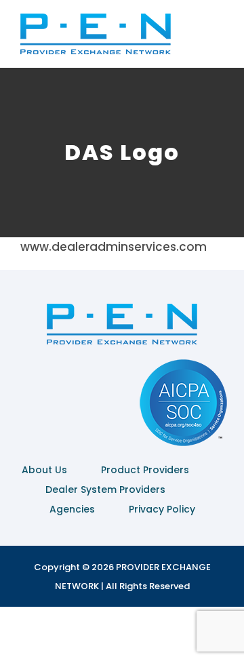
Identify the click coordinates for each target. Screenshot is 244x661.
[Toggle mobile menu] (218, 38)
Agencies (72, 509)
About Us (44, 470)
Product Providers (145, 470)
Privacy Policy (162, 509)
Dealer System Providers (105, 489)
